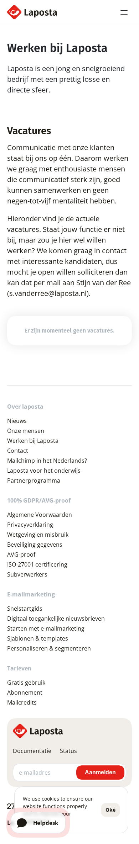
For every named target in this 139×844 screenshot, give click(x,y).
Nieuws (17, 421)
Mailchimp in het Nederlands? (47, 461)
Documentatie (32, 751)
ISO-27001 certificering (37, 564)
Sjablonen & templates (37, 638)
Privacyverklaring (30, 525)
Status (68, 751)
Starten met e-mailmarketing (45, 628)
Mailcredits (22, 702)
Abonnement (24, 692)
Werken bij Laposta (32, 441)
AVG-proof (21, 554)
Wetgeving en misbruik (37, 534)
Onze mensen (25, 431)
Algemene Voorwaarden (39, 515)
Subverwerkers (27, 574)
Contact (17, 451)
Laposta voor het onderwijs (44, 470)
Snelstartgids (24, 608)
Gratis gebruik (26, 682)
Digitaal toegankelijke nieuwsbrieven (56, 618)
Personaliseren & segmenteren (49, 648)
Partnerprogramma (33, 480)
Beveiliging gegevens (34, 544)
